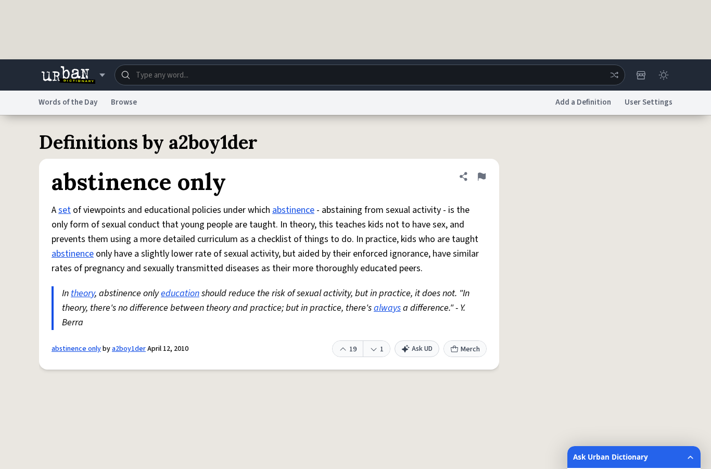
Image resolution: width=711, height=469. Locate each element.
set (64, 210)
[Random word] (614, 75)
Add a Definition (583, 102)
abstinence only (76, 349)
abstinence (293, 210)
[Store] (640, 75)
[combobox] (370, 75)
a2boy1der (129, 349)
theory (83, 293)
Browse (124, 102)
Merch (470, 349)
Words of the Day (68, 102)
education (180, 293)
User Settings (648, 102)
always (387, 307)
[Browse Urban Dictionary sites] (73, 75)
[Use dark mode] (663, 75)
